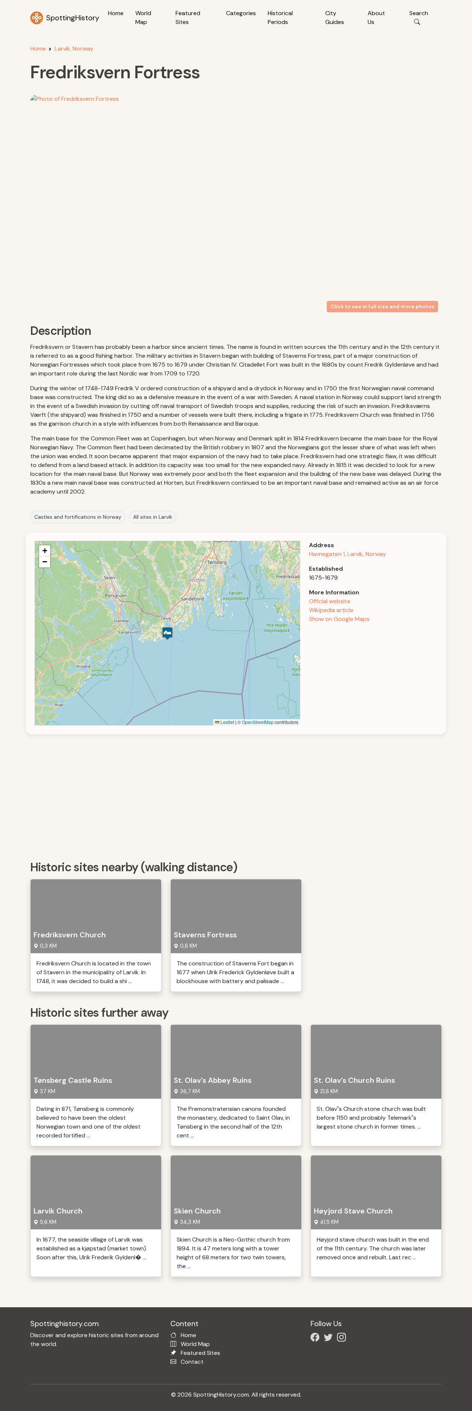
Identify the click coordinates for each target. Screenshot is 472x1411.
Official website (329, 601)
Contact (192, 1362)
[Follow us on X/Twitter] (330, 1338)
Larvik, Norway (74, 48)
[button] (167, 633)
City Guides (334, 17)
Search (418, 13)
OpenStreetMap (258, 722)
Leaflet (226, 722)
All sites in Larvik (152, 517)
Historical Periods (280, 17)
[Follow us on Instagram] (343, 1338)
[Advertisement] (240, 795)
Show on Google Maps (339, 619)
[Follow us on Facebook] (316, 1338)
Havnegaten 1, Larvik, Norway (347, 554)
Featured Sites (188, 17)
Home (116, 13)
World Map (143, 17)
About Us (376, 17)
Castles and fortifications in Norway (77, 517)
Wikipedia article (331, 610)
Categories (241, 13)
